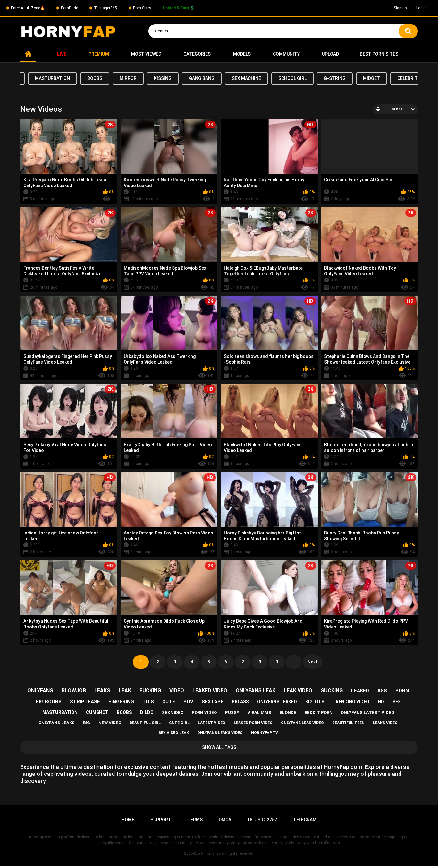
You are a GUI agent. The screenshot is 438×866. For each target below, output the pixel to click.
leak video (298, 691)
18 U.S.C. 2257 (262, 819)
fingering (121, 702)
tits (148, 702)
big (86, 722)
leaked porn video (253, 723)
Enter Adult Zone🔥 (28, 8)
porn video (204, 712)
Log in (421, 8)
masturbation (52, 78)
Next (312, 661)
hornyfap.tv (264, 733)
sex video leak (173, 733)
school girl (292, 78)
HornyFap (212, 853)
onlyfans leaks (56, 722)
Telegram (304, 819)
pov (188, 702)
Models (242, 53)
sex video (172, 712)
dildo (147, 712)
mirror (128, 78)
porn (402, 691)
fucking (150, 691)
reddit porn (319, 712)
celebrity (408, 78)
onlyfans (40, 691)
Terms (195, 819)
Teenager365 (105, 8)
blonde (288, 712)
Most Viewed (146, 53)
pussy (232, 712)
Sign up (400, 8)
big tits (314, 701)
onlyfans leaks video (220, 733)
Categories (197, 53)
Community (286, 53)
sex (396, 701)
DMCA (225, 819)
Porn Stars (142, 8)
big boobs (49, 702)
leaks (102, 691)
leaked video (209, 691)
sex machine (246, 78)
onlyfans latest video (367, 712)
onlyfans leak (255, 691)
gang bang (202, 78)
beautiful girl (145, 723)
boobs (94, 78)
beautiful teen (348, 723)
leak (125, 691)
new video (109, 722)
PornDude (69, 8)
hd (381, 701)
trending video (351, 701)
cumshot (97, 712)
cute (168, 702)
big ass (240, 701)
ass (382, 691)
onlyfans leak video (302, 723)
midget (371, 78)
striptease (85, 702)
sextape (212, 702)
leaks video (385, 723)
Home (28, 54)
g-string (335, 78)
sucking (332, 691)
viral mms (259, 712)
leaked (360, 691)
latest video (211, 723)
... (294, 661)
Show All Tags (219, 747)
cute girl (179, 723)
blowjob (74, 691)
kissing (163, 78)
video (176, 691)
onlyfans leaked (277, 701)
